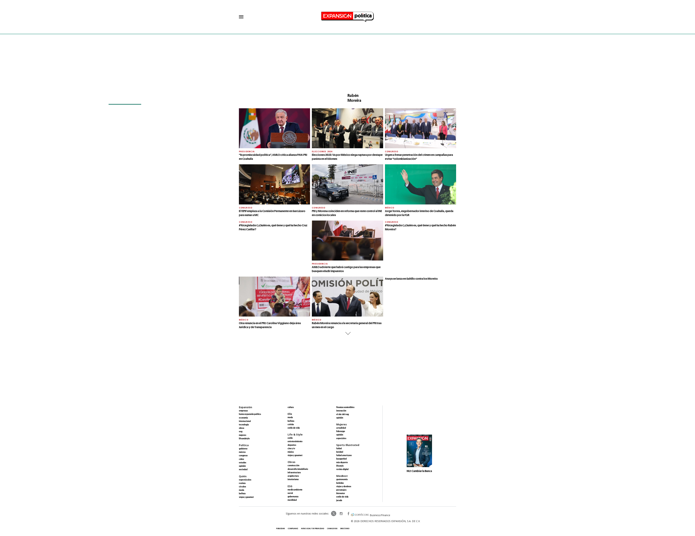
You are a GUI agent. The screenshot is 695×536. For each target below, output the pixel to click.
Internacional (245, 421)
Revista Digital (342, 469)
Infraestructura (294, 472)
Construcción (293, 465)
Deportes (292, 445)
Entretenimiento (295, 441)
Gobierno (243, 448)
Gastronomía (342, 479)
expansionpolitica (341, 513)
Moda (241, 490)
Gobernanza (293, 496)
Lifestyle (340, 465)
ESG (240, 431)
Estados (242, 462)
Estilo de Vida (342, 496)
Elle (290, 414)
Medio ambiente (295, 489)
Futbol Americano (344, 455)
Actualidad (341, 427)
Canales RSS (332, 528)
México (389, 207)
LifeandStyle (244, 438)
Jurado (339, 500)
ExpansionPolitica (348, 513)
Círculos (242, 486)
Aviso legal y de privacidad (312, 528)
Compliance (293, 528)
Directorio (344, 528)
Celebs (291, 424)
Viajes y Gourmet (246, 497)
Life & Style (295, 434)
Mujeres (242, 435)
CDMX (241, 459)
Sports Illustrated (347, 445)
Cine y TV (291, 448)
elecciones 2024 (322, 151)
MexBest (342, 476)
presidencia (247, 151)
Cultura (291, 407)
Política (244, 445)
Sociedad (243, 469)
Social (290, 493)
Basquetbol (341, 458)
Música (291, 451)
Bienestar (340, 493)
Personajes (341, 489)
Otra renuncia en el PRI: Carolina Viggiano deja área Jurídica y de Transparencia (270, 325)
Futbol (339, 448)
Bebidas (340, 482)
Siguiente (347, 333)
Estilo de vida (294, 427)
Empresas (243, 410)
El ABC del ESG (342, 414)
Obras (241, 428)
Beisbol (339, 451)
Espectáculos (245, 479)
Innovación (341, 410)
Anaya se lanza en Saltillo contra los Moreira (411, 279)
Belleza (242, 493)
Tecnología (244, 424)
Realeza (242, 483)
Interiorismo (293, 479)
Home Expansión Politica (250, 414)
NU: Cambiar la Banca (419, 471)
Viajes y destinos (343, 486)
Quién (243, 476)
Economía (243, 417)
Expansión (245, 407)
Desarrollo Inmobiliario (298, 469)
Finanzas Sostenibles (345, 407)
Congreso (391, 151)
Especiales (341, 438)
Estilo (290, 437)
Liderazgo (340, 431)
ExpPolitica (333, 513)
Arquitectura (293, 475)
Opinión (242, 465)
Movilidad (292, 499)
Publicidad (280, 528)
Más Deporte (342, 462)
